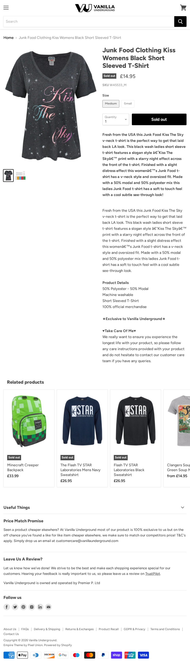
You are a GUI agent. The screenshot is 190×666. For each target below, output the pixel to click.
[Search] (180, 21)
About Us (9, 629)
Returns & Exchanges (79, 629)
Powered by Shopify (58, 645)
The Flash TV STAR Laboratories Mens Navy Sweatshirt (80, 470)
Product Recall (109, 629)
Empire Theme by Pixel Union (23, 645)
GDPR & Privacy (134, 629)
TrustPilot (152, 574)
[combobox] (88, 21)
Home (8, 38)
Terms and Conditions (165, 629)
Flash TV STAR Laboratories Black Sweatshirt (129, 470)
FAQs (25, 629)
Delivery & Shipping (47, 629)
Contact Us (11, 634)
